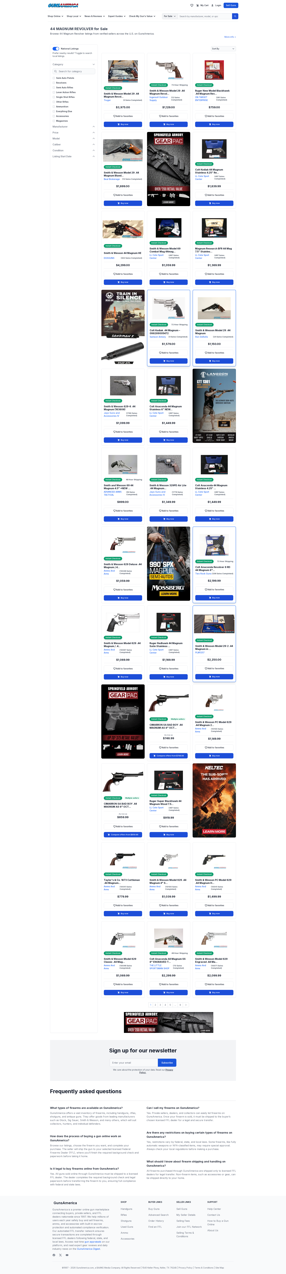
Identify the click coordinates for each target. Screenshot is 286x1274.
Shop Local (72, 16)
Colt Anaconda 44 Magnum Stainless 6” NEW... (166, 408)
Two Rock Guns (203, 573)
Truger (107, 100)
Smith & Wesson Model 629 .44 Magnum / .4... (122, 645)
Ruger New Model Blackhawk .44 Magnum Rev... (212, 92)
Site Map (219, 1267)
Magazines (62, 121)
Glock (63, 1120)
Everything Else (64, 111)
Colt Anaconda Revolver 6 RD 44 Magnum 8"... (212, 569)
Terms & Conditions (203, 1267)
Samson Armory (158, 337)
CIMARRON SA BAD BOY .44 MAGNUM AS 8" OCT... (166, 726)
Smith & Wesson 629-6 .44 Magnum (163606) (119, 408)
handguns (122, 1113)
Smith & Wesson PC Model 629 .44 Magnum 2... (213, 724)
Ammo (124, 1232)
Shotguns (126, 1220)
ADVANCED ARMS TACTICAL (113, 493)
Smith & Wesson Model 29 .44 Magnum (212, 332)
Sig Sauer (73, 1120)
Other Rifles (62, 102)
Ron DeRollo (201, 337)
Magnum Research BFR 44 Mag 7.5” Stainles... (213, 250)
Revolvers (61, 82)
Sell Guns (231, 5)
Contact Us (213, 1214)
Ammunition (62, 106)
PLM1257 (200, 652)
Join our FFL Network (189, 1226)
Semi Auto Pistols (65, 78)
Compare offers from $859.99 (124, 834)
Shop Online (54, 16)
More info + (230, 37)
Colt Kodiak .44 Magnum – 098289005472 (165, 332)
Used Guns (127, 1226)
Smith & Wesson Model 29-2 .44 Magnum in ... (214, 647)
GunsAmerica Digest (88, 1248)
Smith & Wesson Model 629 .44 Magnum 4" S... (168, 881)
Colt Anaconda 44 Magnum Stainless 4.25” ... (211, 487)
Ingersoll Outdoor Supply (159, 98)
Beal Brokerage (112, 179)
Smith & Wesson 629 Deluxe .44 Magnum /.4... (123, 566)
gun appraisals (93, 1241)
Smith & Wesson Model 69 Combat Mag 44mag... (165, 250)
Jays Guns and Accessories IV (112, 414)
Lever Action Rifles (66, 92)
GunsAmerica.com (85, 1267)
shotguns (55, 1116)
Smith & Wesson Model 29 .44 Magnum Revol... (121, 95)
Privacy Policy (185, 1267)
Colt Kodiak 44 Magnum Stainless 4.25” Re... (209, 171)
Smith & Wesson (89, 1120)
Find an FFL (155, 1226)
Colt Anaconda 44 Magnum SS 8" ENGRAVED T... (168, 960)
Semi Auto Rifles (64, 87)
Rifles (124, 1214)
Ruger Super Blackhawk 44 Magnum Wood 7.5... (165, 803)
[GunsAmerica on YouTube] (67, 1255)
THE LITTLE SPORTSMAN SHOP (159, 967)
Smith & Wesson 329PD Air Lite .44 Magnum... (168, 487)
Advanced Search (158, 1214)
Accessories (62, 116)
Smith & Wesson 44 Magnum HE (122, 253)
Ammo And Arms (109, 572)
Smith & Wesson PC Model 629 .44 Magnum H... (213, 881)
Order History (156, 1220)
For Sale (168, 16)
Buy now (124, 124)
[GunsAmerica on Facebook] (53, 1255)
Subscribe (167, 1062)
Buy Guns (154, 1208)
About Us (212, 1230)
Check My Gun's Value (141, 16)
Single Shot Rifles (65, 97)
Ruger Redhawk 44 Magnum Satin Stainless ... (166, 645)
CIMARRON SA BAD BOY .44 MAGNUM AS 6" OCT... (120, 805)
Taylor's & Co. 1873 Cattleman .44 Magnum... (122, 881)
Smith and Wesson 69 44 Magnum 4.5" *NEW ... (118, 487)
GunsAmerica (65, 1203)
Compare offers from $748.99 (170, 756)
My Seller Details (185, 1214)
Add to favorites (128, 117)
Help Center (214, 1208)
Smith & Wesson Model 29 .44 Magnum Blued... (121, 174)
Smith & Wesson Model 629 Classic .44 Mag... (120, 960)
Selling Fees (183, 1220)
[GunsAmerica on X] (60, 1255)
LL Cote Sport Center (202, 177)
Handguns (126, 1208)
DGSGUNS (109, 258)
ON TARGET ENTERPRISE (201, 98)
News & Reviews (93, 16)
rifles (132, 1113)
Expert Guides (115, 16)
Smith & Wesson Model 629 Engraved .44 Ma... (211, 960)
